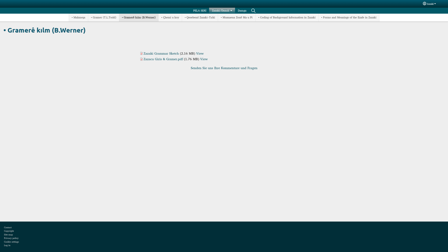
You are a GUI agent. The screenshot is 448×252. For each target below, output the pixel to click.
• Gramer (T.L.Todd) (103, 17)
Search (253, 11)
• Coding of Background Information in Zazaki (287, 17)
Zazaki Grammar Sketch (161, 53)
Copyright (9, 231)
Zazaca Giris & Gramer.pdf (163, 59)
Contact (8, 227)
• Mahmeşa (78, 17)
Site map (8, 234)
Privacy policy (11, 238)
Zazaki (430, 4)
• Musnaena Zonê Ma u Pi (237, 17)
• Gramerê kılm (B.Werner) (139, 17)
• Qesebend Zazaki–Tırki (200, 17)
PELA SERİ (199, 10)
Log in (7, 245)
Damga (242, 10)
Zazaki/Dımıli (220, 10)
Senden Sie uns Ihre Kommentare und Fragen (224, 68)
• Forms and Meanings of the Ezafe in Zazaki (348, 17)
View (200, 53)
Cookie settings (11, 242)
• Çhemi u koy (170, 17)
